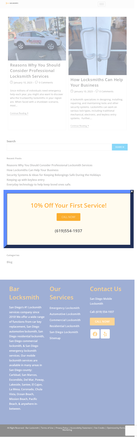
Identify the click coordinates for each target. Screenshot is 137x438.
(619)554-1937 (68, 230)
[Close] (132, 191)
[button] (68, 217)
